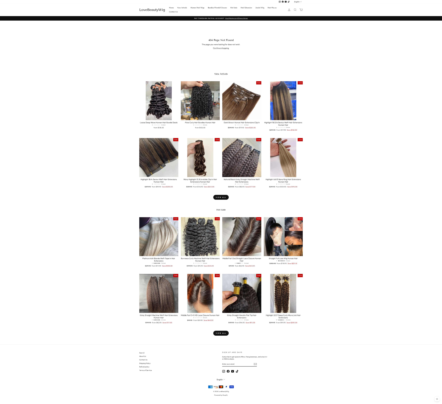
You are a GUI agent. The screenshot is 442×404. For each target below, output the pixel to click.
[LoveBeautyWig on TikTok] (237, 371)
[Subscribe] (255, 364)
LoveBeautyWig (152, 10)
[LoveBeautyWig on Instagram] (223, 371)
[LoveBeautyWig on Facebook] (228, 371)
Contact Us (173, 12)
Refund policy (144, 367)
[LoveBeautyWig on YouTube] (232, 371)
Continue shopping (221, 48)
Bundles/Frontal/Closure (217, 8)
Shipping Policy (144, 363)
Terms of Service (145, 370)
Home (171, 8)
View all (221, 197)
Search (141, 353)
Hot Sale (233, 8)
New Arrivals (182, 8)
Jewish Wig (259, 8)
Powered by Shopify (221, 395)
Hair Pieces (272, 8)
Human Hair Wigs (197, 8)
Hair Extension (246, 8)
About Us (142, 356)
